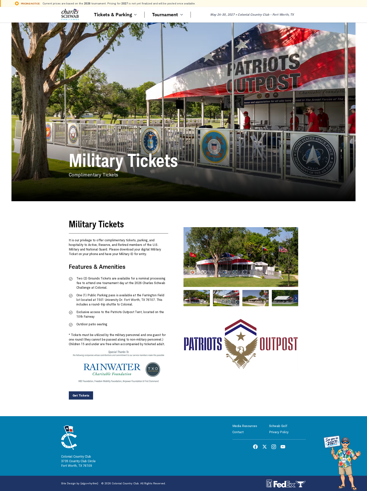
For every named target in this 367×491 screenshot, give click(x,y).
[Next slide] (295, 298)
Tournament (165, 14)
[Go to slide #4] (285, 298)
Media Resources (244, 426)
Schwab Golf (278, 426)
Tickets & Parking (113, 14)
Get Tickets (81, 395)
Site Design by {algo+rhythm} (79, 483)
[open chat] (342, 462)
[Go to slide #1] (197, 298)
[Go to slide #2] (226, 298)
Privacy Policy (279, 432)
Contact (238, 432)
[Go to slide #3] (255, 298)
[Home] (70, 15)
